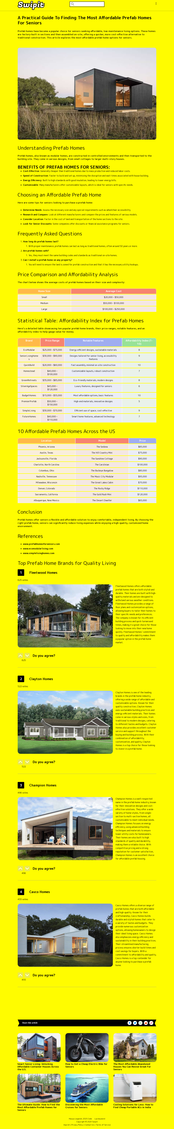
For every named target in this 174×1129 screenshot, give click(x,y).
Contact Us (89, 1125)
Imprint (66, 1125)
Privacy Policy (77, 1125)
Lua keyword (100, 1118)
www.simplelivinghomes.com (38, 553)
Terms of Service (103, 1125)
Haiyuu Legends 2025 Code (80, 1118)
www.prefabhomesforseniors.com (41, 543)
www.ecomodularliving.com (38, 548)
